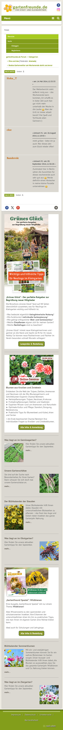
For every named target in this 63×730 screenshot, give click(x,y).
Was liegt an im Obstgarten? (18, 538)
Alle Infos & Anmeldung (31, 427)
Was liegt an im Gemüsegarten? (20, 439)
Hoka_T (12, 78)
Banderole (13, 158)
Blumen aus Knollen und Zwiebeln (23, 387)
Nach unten (9, 72)
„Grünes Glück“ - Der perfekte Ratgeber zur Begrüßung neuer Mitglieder (27, 298)
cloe (9, 129)
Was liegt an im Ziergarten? (18, 681)
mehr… (29, 450)
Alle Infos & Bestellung (31, 633)
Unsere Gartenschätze (15, 470)
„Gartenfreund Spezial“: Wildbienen (24, 600)
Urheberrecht (45, 714)
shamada (32, 61)
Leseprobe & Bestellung (31, 344)
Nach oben (9, 195)
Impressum (16, 714)
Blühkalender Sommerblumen (19, 645)
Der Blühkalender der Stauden (19, 501)
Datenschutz (30, 714)
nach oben (51, 725)
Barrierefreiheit (31, 720)
